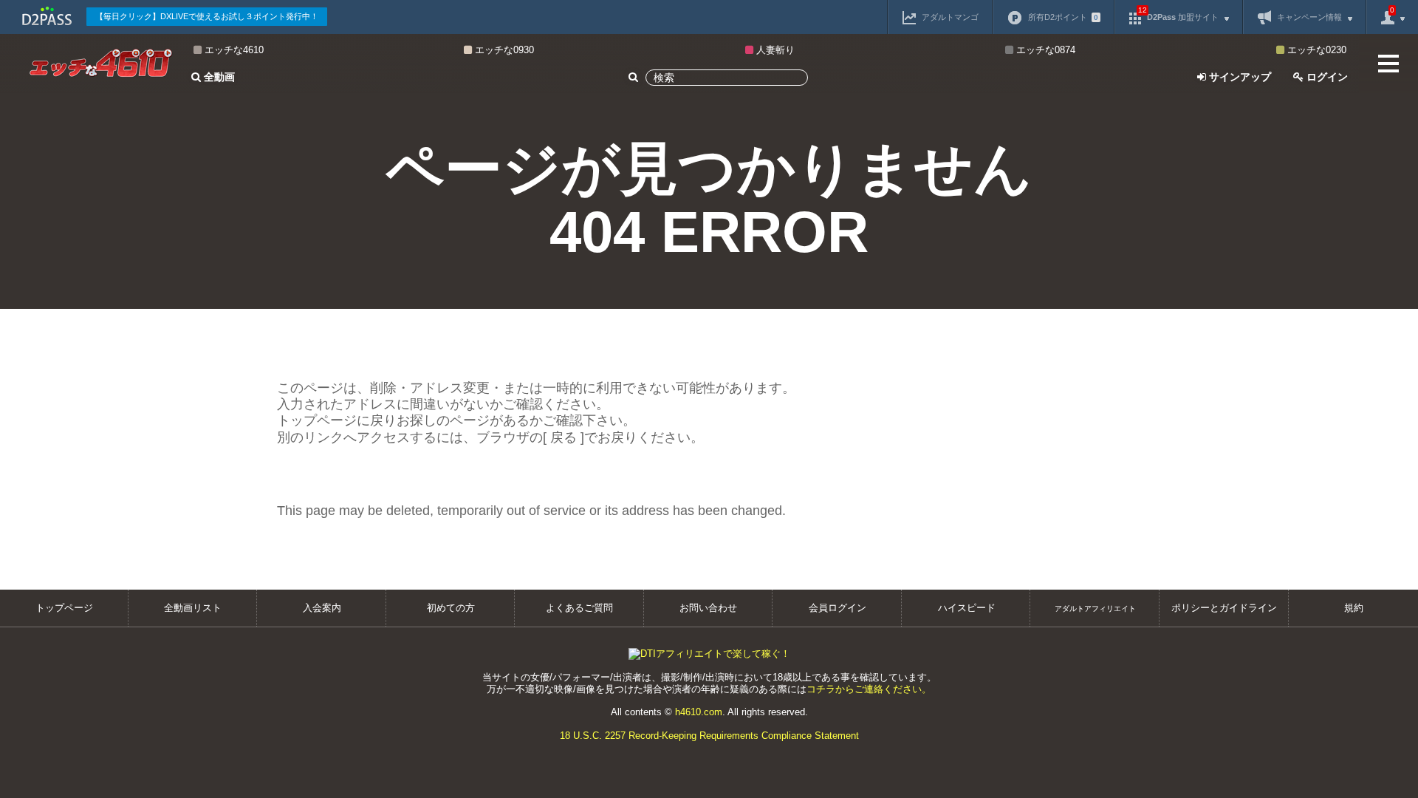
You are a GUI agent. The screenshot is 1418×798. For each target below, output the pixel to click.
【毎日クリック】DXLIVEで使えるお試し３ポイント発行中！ (206, 16)
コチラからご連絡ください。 (868, 689)
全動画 (218, 77)
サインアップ (1238, 77)
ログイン (1326, 77)
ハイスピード (967, 607)
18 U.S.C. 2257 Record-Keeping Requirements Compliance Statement (709, 735)
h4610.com (698, 711)
